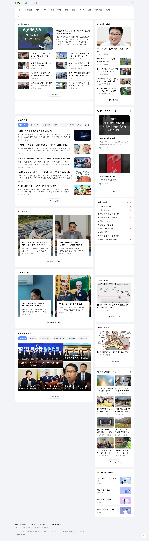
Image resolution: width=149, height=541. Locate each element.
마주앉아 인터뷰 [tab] (75, 125)
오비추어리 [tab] (35, 125)
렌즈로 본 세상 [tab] (45, 338)
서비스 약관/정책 (55, 524)
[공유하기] (132, 3)
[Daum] (16, 3)
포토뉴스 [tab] (33, 338)
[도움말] (89, 211)
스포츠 (30, 3)
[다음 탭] (89, 125)
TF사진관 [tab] (22, 338)
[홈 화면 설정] (144, 536)
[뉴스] (20, 3)
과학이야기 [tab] (23, 125)
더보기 (113, 191)
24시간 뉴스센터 (35, 524)
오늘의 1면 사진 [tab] (59, 338)
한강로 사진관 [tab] (83, 338)
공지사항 (45, 524)
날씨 (35, 3)
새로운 (55, 94)
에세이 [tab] (63, 125)
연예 (25, 3)
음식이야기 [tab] (46, 125)
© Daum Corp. (20, 534)
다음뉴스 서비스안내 (21, 524)
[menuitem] (20, 10)
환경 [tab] (55, 125)
